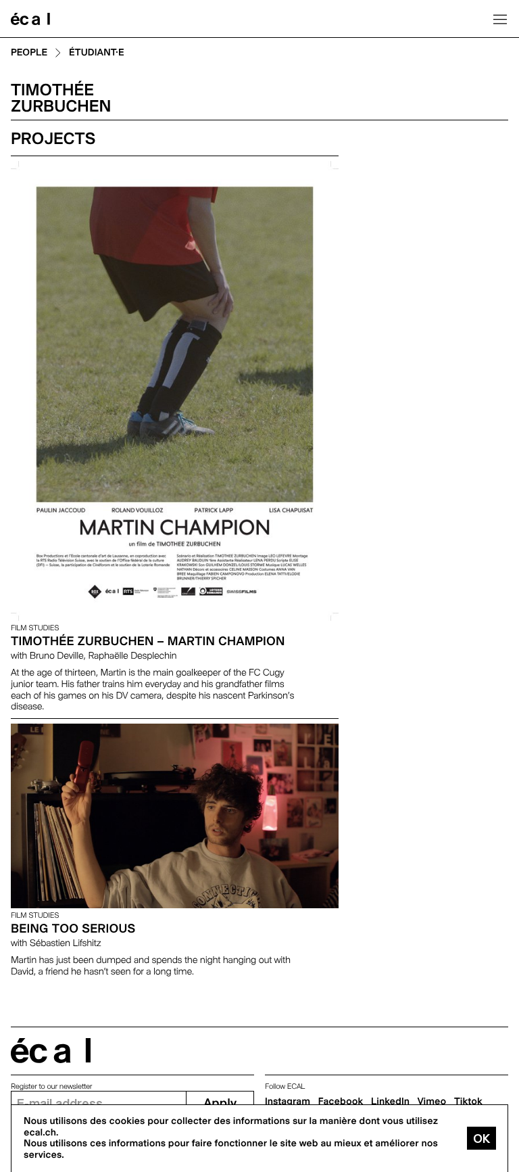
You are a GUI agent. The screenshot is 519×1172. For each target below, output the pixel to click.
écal (51, 1050)
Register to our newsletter (51, 1086)
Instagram (287, 1101)
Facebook (341, 1101)
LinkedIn (390, 1101)
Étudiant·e (96, 53)
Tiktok (468, 1101)
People (29, 53)
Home (30, 19)
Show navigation (500, 18)
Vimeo (432, 1101)
